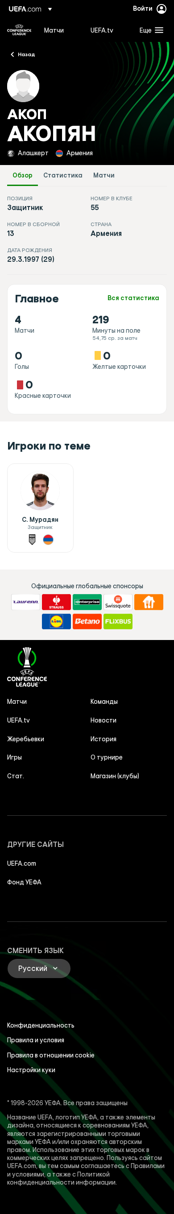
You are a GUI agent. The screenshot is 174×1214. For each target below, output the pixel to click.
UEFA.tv (18, 720)
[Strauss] (56, 602)
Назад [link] (26, 54)
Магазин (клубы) (115, 776)
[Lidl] (56, 622)
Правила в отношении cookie (51, 1055)
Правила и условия (35, 1040)
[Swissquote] (118, 602)
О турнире (107, 757)
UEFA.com (21, 863)
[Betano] (87, 622)
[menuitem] (59, 30)
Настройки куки (31, 1070)
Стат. (15, 776)
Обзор (22, 175)
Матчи (104, 175)
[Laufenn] (25, 602)
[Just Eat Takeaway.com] (148, 602)
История (103, 739)
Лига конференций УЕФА (19, 30)
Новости (103, 720)
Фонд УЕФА (24, 882)
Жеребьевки (25, 739)
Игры (14, 757)
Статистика (63, 175)
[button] (149, 30)
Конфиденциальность (41, 1025)
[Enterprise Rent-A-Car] (87, 602)
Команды (104, 701)
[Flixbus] (118, 622)
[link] (54, 30)
